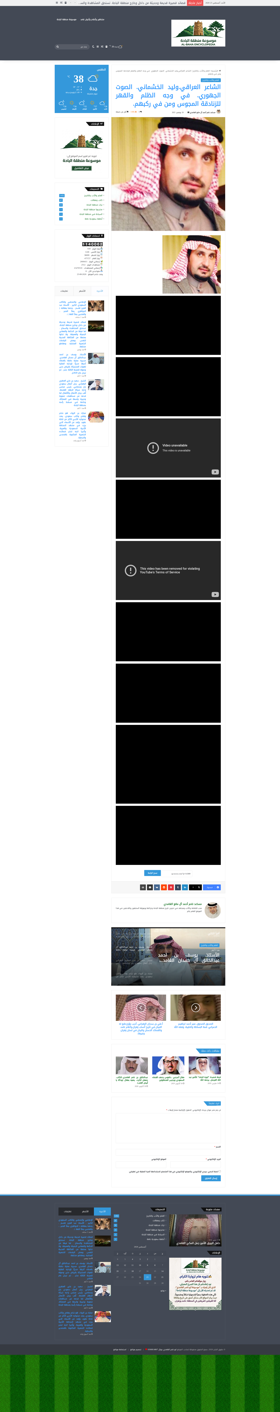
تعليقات (64, 291)
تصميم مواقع (135, 1349)
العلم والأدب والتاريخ (201, 71)
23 (147, 1277)
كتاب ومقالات (96, 200)
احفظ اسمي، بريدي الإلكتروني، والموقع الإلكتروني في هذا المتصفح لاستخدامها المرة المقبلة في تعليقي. (173, 1171)
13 (118, 1265)
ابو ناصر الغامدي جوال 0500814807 (162, 1349)
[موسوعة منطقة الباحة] (198, 33)
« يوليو (163, 1290)
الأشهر (82, 291)
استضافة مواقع (119, 1349)
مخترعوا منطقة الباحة (93, 209)
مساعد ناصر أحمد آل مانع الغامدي (202, 112)
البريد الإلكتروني (213, 1159)
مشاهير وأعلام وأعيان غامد (92, 19)
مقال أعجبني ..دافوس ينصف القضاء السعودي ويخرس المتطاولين (168, 1078)
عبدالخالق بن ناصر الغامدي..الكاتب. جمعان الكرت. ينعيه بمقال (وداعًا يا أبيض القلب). (132, 1080)
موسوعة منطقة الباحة (66, 19)
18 (133, 1271)
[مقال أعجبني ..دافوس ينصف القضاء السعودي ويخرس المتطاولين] (168, 1065)
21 (162, 1277)
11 (133, 1265)
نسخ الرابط (152, 873)
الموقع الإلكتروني (158, 1159)
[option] (168, 956)
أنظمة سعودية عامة (93, 218)
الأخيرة (100, 291)
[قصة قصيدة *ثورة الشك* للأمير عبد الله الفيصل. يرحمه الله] (205, 1065)
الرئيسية (215, 71)
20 (118, 1271)
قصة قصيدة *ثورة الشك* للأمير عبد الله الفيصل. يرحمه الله (205, 1078)
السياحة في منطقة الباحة (90, 214)
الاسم (217, 1147)
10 (140, 1265)
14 (162, 1271)
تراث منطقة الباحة (94, 204)
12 (125, 1265)
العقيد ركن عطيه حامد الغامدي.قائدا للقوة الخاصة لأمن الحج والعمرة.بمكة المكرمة (195, 1241)
